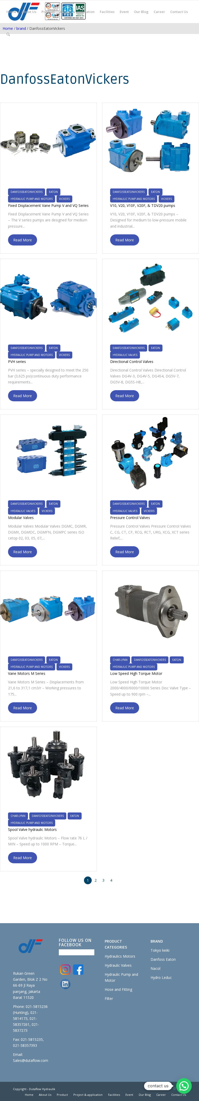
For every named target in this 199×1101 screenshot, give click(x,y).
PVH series (17, 361)
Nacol (155, 968)
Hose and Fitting (118, 989)
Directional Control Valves (131, 361)
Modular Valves (21, 517)
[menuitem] (11, 11)
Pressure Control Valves (130, 517)
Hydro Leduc (161, 977)
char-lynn (120, 660)
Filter (109, 998)
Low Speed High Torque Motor (136, 673)
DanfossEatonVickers (26, 192)
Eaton (171, 959)
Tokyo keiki (160, 950)
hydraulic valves (125, 355)
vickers (64, 199)
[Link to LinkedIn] (166, 1088)
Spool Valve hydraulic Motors (32, 829)
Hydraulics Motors (120, 956)
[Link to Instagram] (174, 1088)
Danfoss (158, 959)
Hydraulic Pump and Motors (32, 199)
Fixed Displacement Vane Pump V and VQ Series (48, 205)
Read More (22, 239)
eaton (53, 192)
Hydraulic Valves (118, 965)
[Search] (8, 34)
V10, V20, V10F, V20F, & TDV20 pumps (142, 205)
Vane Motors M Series (26, 673)
